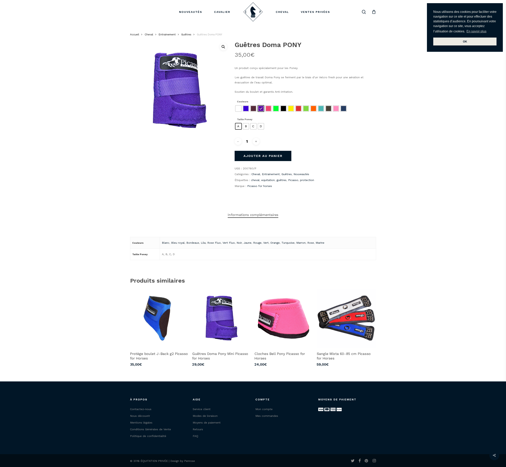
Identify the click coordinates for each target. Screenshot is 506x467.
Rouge (257, 242)
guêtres (281, 180)
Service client (202, 409)
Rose (310, 242)
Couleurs (242, 101)
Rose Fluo (214, 242)
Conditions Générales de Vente (150, 429)
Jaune (247, 242)
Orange (275, 242)
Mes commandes (266, 415)
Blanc (165, 242)
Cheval (149, 34)
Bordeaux (192, 242)
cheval (255, 180)
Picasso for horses (259, 186)
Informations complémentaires (253, 215)
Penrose (189, 460)
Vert (266, 242)
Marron (301, 242)
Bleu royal (178, 242)
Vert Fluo (229, 242)
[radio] (238, 108)
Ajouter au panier (263, 156)
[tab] (253, 215)
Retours (198, 429)
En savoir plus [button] (476, 31)
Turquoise (288, 242)
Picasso (293, 180)
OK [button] (465, 41)
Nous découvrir (140, 415)
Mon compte (264, 409)
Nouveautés (301, 174)
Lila (203, 242)
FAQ (195, 436)
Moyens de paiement (207, 422)
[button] (223, 46)
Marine (320, 242)
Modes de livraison (205, 415)
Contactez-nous (140, 409)
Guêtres (186, 34)
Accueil (134, 34)
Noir (239, 242)
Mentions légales (141, 422)
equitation (268, 180)
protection (307, 180)
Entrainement (167, 34)
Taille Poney (244, 119)
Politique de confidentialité (148, 436)
